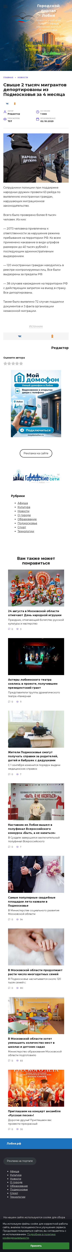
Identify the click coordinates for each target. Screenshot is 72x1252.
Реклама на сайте (36, 453)
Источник (36, 326)
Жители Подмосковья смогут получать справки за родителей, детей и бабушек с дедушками (33, 756)
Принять (36, 1245)
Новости (23, 511)
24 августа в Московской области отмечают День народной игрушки (34, 613)
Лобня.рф (14, 1143)
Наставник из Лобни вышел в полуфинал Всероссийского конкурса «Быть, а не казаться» (31, 828)
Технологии (26, 531)
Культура (24, 507)
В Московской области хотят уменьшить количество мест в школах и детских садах (31, 1042)
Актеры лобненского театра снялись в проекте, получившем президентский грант (32, 683)
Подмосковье (27, 523)
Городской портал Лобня (48, 10)
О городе (24, 515)
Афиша (23, 503)
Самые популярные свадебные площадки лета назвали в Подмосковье (31, 901)
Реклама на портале (20, 1160)
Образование (27, 519)
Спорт (22, 527)
